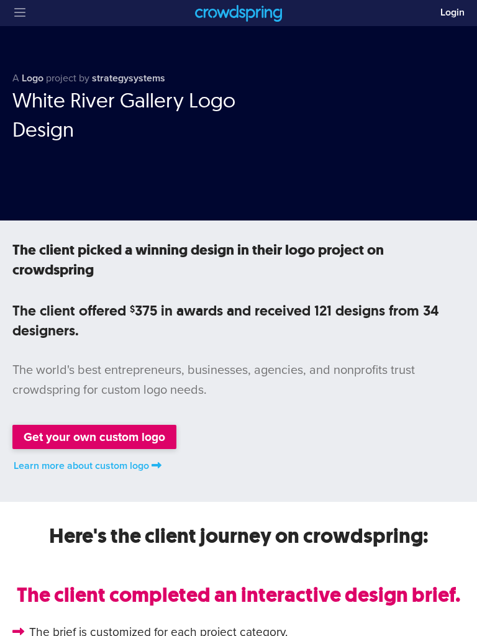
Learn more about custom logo (81, 466)
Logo (32, 78)
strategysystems (128, 78)
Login (452, 12)
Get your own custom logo (94, 437)
